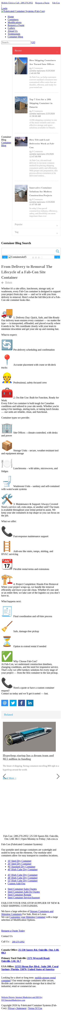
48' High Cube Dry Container (23, 877)
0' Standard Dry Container (22, 866)
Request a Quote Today (13, 930)
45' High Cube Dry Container (23, 875)
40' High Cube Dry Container (23, 869)
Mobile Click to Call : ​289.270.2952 (17, 3)
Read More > (9, 778)
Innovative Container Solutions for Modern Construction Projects (40, 192)
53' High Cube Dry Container (23, 880)
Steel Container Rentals (19, 894)
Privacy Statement (17, 1008)
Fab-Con (56, 3)
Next (57, 257)
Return (8, 282)
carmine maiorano (37, 71)
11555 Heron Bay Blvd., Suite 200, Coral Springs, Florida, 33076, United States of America (29, 968)
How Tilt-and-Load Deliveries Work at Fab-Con (42, 144)
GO (33, 42)
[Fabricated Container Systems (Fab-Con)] (23, 11)
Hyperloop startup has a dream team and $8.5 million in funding (28, 757)
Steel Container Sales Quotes (22, 889)
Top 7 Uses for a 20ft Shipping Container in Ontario (40, 103)
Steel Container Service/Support (24, 897)
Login (4, 8)
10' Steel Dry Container (19, 861)
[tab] (36, 50)
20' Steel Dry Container (19, 863)
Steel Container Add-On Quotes (24, 891)
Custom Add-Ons (16, 883)
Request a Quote (42, 3)
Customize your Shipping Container (27, 917)
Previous (5, 257)
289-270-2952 (18, 942)
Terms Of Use (35, 1008)
